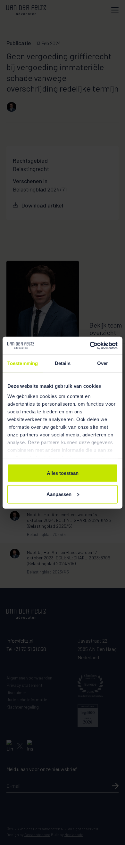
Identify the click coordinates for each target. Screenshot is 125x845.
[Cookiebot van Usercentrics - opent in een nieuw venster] (90, 345)
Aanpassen (58, 494)
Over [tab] (102, 363)
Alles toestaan (63, 473)
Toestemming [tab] (22, 363)
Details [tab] (63, 363)
